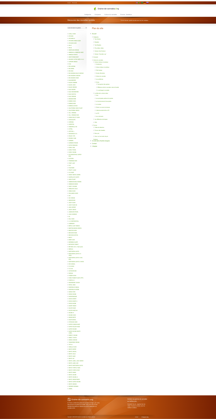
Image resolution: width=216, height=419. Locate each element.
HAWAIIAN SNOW (73, 184)
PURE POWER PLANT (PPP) (76, 278)
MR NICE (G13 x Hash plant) (76, 246)
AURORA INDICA (73, 61)
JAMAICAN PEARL (73, 212)
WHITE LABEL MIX (73, 363)
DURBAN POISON (73, 143)
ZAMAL (70, 388)
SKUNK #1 (71, 312)
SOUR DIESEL (72, 319)
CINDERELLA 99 (73, 126)
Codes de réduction (99, 127)
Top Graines (98, 39)
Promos (122, 14)
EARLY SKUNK (72, 152)
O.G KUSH (71, 266)
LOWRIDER (71, 223)
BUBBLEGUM (72, 103)
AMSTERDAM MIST (74, 57)
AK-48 (70, 47)
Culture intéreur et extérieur (102, 67)
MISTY (70, 237)
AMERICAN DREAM (74, 50)
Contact (94, 143)
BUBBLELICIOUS (73, 105)
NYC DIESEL (72, 264)
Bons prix (97, 133)
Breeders (97, 42)
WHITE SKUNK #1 (73, 377)
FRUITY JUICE (72, 170)
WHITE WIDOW (73, 384)
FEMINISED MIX (73, 161)
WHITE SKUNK (72, 375)
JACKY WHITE (72, 209)
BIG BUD (71, 71)
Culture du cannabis (110, 14)
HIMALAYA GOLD (73, 188)
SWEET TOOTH (73, 337)
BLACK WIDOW (73, 87)
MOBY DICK (72, 239)
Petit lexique (99, 70)
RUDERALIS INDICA (74, 287)
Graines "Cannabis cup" (100, 54)
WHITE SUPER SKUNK (74, 381)
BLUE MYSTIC (72, 94)
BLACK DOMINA (73, 82)
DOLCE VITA (72, 136)
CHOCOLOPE (72, 119)
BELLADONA (72, 66)
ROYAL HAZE (72, 285)
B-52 (70, 64)
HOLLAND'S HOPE (73, 193)
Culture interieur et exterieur (101, 62)
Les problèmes (99, 79)
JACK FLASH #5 (73, 205)
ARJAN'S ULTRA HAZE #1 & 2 (76, 59)
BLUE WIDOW (72, 96)
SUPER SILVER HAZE (74, 326)
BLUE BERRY (72, 89)
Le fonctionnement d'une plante (103, 101)
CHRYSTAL (71, 124)
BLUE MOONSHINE (74, 92)
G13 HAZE (71, 172)
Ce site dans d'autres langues (101, 141)
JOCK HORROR (73, 214)
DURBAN (71, 140)
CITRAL (71, 129)
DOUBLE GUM (72, 138)
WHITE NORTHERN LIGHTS (76, 365)
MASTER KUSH (73, 230)
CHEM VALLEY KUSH (74, 117)
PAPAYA (71, 273)
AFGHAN (71, 36)
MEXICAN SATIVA (73, 235)
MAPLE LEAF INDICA (74, 226)
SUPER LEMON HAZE (74, 324)
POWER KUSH (72, 275)
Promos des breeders (100, 130)
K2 (69, 216)
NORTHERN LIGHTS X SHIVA (76, 261)
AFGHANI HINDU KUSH (75, 40)
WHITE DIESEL (73, 351)
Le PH (97, 113)
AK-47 (70, 45)
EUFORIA (71, 158)
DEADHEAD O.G (73, 133)
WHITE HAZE (72, 356)
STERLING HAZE (73, 322)
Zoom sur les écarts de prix (101, 136)
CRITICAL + (72, 131)
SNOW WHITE (72, 317)
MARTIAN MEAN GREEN (75, 228)
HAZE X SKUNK (73, 186)
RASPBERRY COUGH (74, 282)
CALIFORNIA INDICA (74, 110)
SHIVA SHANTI (72, 299)
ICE (70, 195)
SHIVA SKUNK (72, 303)
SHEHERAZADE (73, 296)
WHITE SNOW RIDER (74, 379)
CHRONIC (71, 122)
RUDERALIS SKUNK (74, 289)
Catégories (87, 14)
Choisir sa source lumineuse (103, 107)
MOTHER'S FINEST (74, 244)
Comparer (98, 14)
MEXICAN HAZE (73, 233)
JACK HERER (72, 207)
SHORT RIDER (72, 306)
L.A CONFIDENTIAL (74, 221)
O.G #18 (71, 268)
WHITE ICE (71, 358)
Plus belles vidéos (99, 48)
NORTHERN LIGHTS (74, 251)
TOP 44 (70, 344)
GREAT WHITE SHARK (74, 174)
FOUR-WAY (71, 168)
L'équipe (94, 146)
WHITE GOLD (72, 354)
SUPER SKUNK (73, 329)
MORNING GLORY (73, 242)
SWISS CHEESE (73, 340)
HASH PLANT (72, 179)
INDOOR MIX (72, 200)
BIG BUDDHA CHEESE (74, 75)
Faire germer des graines (103, 84)
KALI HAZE (71, 219)
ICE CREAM (72, 198)
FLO (70, 165)
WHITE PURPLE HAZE (74, 368)
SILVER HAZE (72, 308)
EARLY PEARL (72, 150)
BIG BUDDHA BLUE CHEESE (76, 73)
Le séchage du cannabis (103, 90)
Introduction (99, 64)
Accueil (69, 2)
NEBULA (71, 249)
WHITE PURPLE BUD (74, 370)
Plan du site (74, 2)
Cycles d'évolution (100, 73)
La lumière (98, 104)
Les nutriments (99, 116)
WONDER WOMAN (73, 386)
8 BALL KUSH (72, 34)
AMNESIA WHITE (73, 54)
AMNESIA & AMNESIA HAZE (76, 52)
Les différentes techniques (101, 119)
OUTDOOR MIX (73, 271)
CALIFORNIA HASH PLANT (76, 108)
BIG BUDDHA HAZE (74, 78)
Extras (97, 82)
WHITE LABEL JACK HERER (76, 361)
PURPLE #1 (72, 280)
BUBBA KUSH (72, 101)
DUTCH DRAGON (73, 145)
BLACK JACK (72, 85)
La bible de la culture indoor (101, 93)
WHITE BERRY (72, 349)
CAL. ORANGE (72, 112)
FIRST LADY (72, 163)
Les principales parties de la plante (104, 98)
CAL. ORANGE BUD (74, 115)
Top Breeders (98, 45)
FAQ (96, 122)
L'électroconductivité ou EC (102, 110)
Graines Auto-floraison (100, 51)
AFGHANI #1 (72, 38)
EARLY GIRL (72, 147)
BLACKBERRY (72, 80)
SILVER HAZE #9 (73, 310)
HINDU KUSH (72, 191)
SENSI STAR (72, 292)
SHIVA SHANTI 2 (73, 301)
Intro (97, 95)
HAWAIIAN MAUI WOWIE (75, 181)
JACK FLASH (72, 202)
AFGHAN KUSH (73, 43)
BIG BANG (71, 68)
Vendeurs (129, 14)
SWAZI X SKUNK (73, 335)
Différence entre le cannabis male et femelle (108, 87)
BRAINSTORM (72, 99)
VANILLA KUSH (73, 347)
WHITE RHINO (72, 372)
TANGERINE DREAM (74, 342)
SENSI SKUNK (72, 294)
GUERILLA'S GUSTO (74, 177)
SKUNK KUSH (72, 315)
